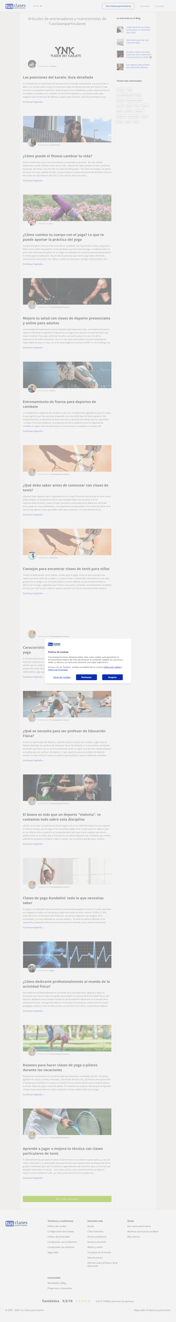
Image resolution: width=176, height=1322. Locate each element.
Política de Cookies (112, 667)
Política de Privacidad (58, 669)
